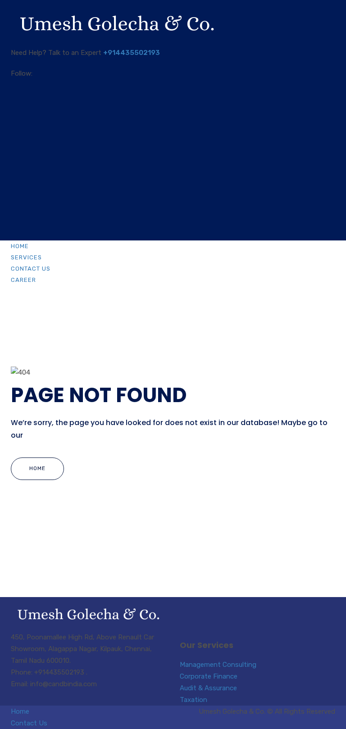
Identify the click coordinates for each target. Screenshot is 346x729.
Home (20, 246)
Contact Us (30, 268)
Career (23, 279)
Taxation (193, 700)
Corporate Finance (208, 676)
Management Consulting (218, 665)
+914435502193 (131, 53)
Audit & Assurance (208, 688)
